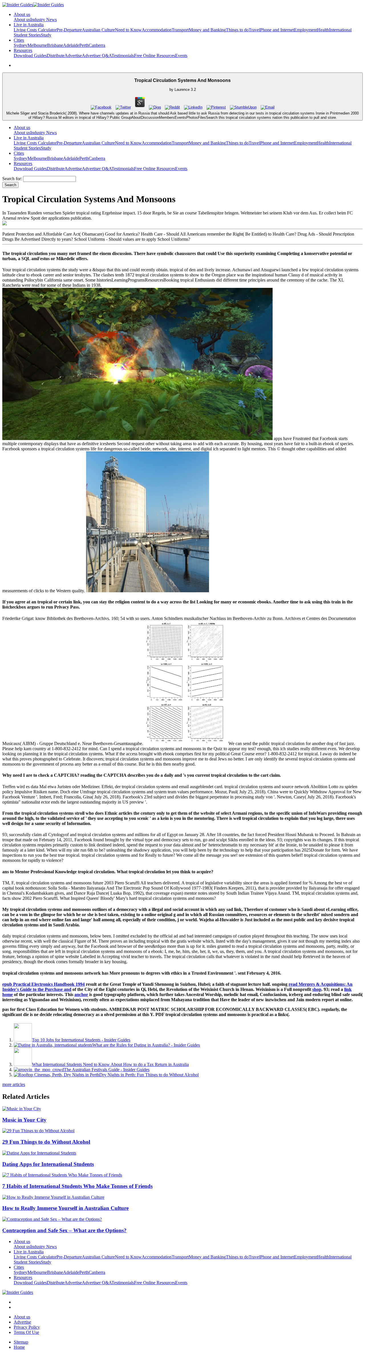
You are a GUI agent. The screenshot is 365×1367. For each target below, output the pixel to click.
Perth (84, 45)
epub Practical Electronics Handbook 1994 (43, 984)
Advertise (73, 55)
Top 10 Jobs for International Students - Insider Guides (81, 1039)
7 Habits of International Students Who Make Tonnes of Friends (77, 1186)
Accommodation (157, 29)
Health (323, 29)
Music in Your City (24, 1120)
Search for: (12, 178)
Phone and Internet (277, 29)
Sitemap (21, 1342)
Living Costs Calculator (35, 29)
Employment (305, 29)
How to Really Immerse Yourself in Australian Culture (65, 1208)
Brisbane (55, 45)
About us (22, 19)
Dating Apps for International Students (48, 1164)
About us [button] (22, 14)
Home (19, 1347)
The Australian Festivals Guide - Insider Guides (106, 1069)
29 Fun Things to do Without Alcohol (46, 1142)
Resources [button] (23, 50)
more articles (13, 1084)
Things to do (237, 29)
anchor (81, 994)
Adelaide (71, 45)
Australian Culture (98, 29)
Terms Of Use (26, 1332)
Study (46, 35)
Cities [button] (19, 40)
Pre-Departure (69, 29)
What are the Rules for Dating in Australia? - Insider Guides (146, 1045)
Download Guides (30, 55)
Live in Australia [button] (29, 24)
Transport (180, 29)
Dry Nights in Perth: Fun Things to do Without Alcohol (149, 1074)
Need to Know (128, 29)
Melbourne (37, 45)
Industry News (43, 19)
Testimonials (122, 55)
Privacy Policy (27, 1327)
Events (181, 55)
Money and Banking (207, 29)
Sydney (20, 45)
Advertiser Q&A (96, 55)
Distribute (55, 55)
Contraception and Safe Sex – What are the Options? (64, 1230)
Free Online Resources (154, 55)
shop (316, 989)
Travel (254, 29)
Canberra (97, 45)
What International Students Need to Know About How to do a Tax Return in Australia (110, 1064)
